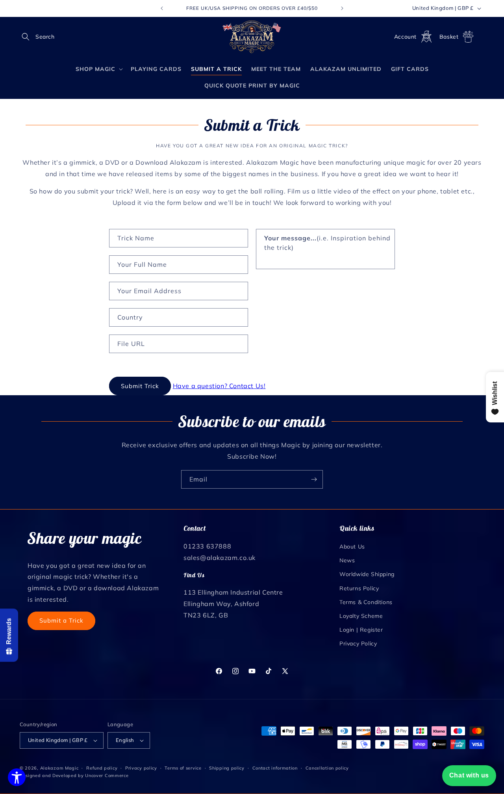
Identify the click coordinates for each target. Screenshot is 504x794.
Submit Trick (140, 386)
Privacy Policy (358, 643)
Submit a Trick (61, 620)
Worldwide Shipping (367, 574)
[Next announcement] (342, 8)
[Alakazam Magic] (252, 37)
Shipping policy (227, 768)
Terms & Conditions (366, 602)
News (347, 560)
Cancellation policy (327, 768)
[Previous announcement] (161, 8)
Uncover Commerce (106, 775)
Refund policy (101, 768)
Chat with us (469, 775)
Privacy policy (141, 768)
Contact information (275, 768)
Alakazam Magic (59, 768)
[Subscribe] (313, 479)
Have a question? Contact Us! (219, 386)
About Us (352, 546)
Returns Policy (359, 588)
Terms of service (183, 768)
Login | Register (361, 629)
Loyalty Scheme (361, 615)
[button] (28, 36)
